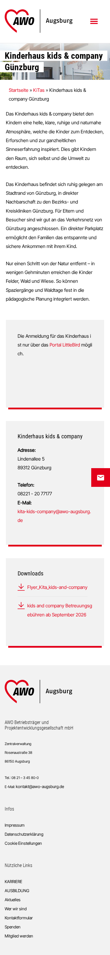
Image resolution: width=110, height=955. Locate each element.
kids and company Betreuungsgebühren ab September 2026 (59, 610)
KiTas (39, 90)
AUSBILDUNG (17, 890)
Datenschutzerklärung (24, 834)
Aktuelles (13, 899)
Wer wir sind (16, 908)
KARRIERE (13, 881)
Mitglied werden (19, 935)
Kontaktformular (19, 917)
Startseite (18, 90)
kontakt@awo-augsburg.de (40, 786)
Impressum (15, 825)
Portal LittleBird (65, 345)
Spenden (13, 926)
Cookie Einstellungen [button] (23, 843)
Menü (94, 21)
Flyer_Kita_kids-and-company (57, 587)
